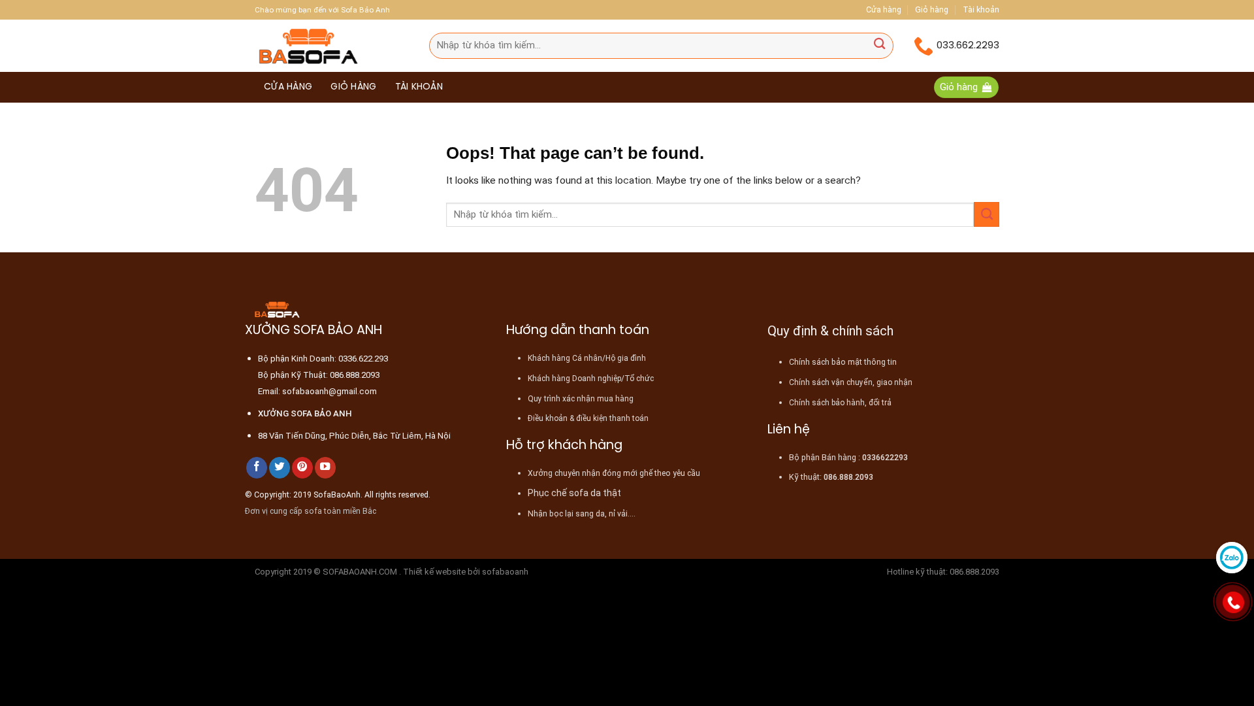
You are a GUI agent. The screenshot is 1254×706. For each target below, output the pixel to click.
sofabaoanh (505, 572)
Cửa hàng (883, 9)
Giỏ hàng (931, 9)
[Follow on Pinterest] (302, 468)
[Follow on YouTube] (325, 468)
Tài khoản (981, 9)
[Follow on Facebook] (256, 468)
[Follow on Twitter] (279, 468)
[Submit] (879, 45)
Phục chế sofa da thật (574, 493)
